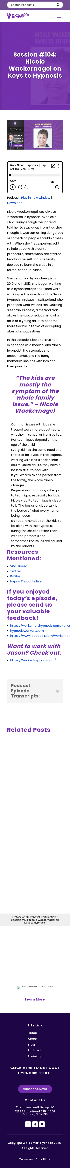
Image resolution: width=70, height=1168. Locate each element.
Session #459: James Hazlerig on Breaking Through (32, 887)
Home (32, 1033)
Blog (31, 1045)
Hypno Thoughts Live (26, 581)
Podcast (34, 1050)
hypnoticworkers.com (27, 630)
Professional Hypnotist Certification (34, 917)
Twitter (15, 571)
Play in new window (35, 197)
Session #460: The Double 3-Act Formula (33, 819)
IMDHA (15, 576)
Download (14, 203)
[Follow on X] (35, 1124)
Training (34, 1056)
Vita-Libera (18, 566)
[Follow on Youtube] (42, 1124)
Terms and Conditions (35, 1159)
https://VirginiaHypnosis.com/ (33, 660)
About (33, 1039)
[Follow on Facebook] (28, 1124)
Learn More (35, 999)
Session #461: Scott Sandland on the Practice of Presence (32, 751)
